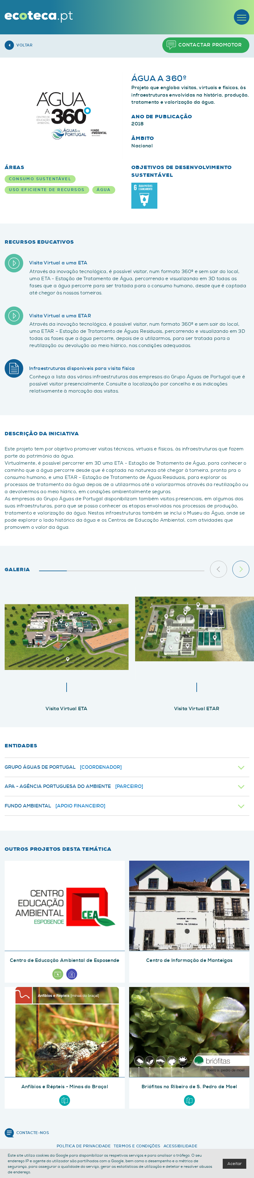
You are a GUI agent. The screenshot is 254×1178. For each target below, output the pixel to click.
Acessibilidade (180, 1146)
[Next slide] (240, 569)
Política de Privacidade (84, 1146)
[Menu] (241, 17)
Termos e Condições (137, 1146)
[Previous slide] (218, 569)
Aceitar (234, 1163)
